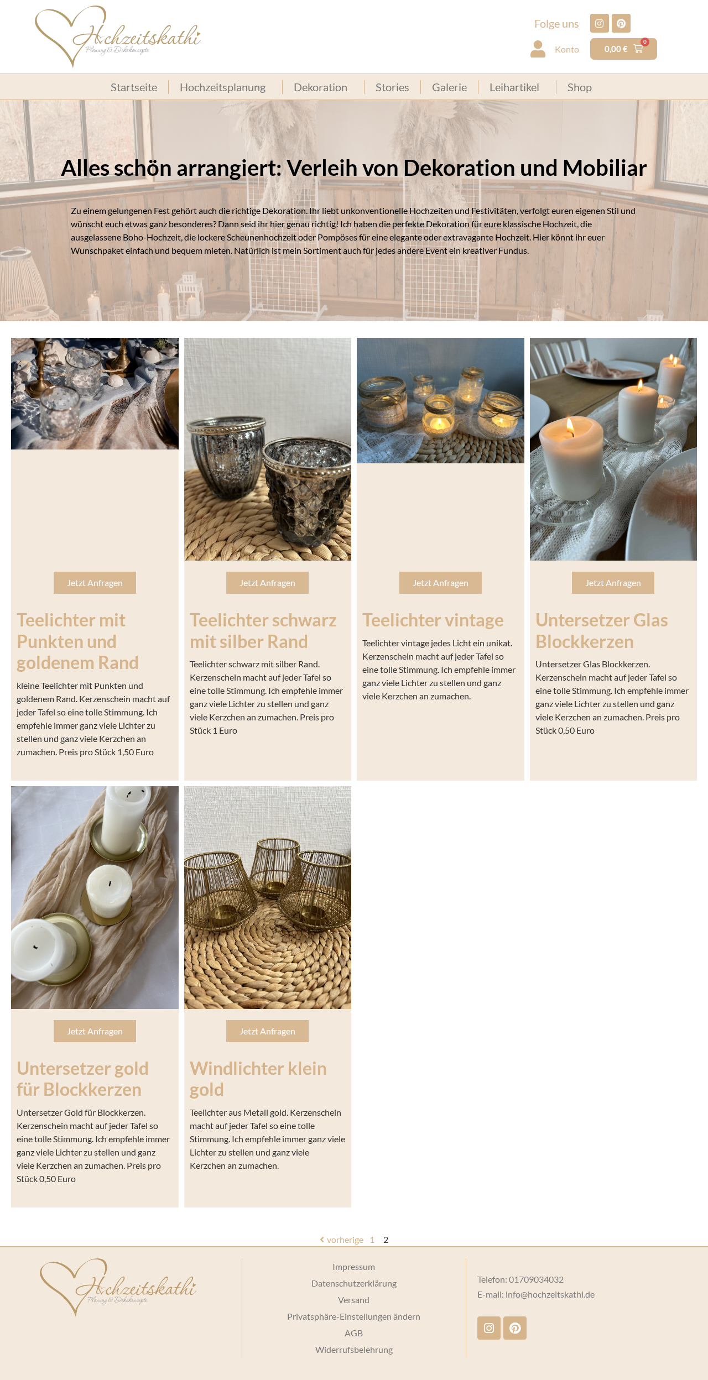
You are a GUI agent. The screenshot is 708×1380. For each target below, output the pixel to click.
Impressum (353, 1266)
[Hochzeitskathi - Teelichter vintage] (440, 400)
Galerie (449, 86)
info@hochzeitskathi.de (550, 1294)
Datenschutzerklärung (354, 1283)
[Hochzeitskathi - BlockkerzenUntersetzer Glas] (613, 449)
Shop (580, 86)
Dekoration (320, 86)
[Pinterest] (621, 23)
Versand (353, 1299)
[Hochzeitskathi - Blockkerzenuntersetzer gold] (95, 897)
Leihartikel (514, 86)
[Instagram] (599, 23)
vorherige (345, 1239)
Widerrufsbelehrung (354, 1349)
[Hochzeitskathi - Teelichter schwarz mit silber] (268, 449)
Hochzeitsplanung (223, 86)
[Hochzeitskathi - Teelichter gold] (268, 897)
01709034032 (536, 1279)
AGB (354, 1332)
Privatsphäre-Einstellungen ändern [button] (353, 1316)
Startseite (134, 86)
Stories (392, 86)
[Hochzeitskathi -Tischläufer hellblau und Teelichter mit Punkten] (95, 393)
